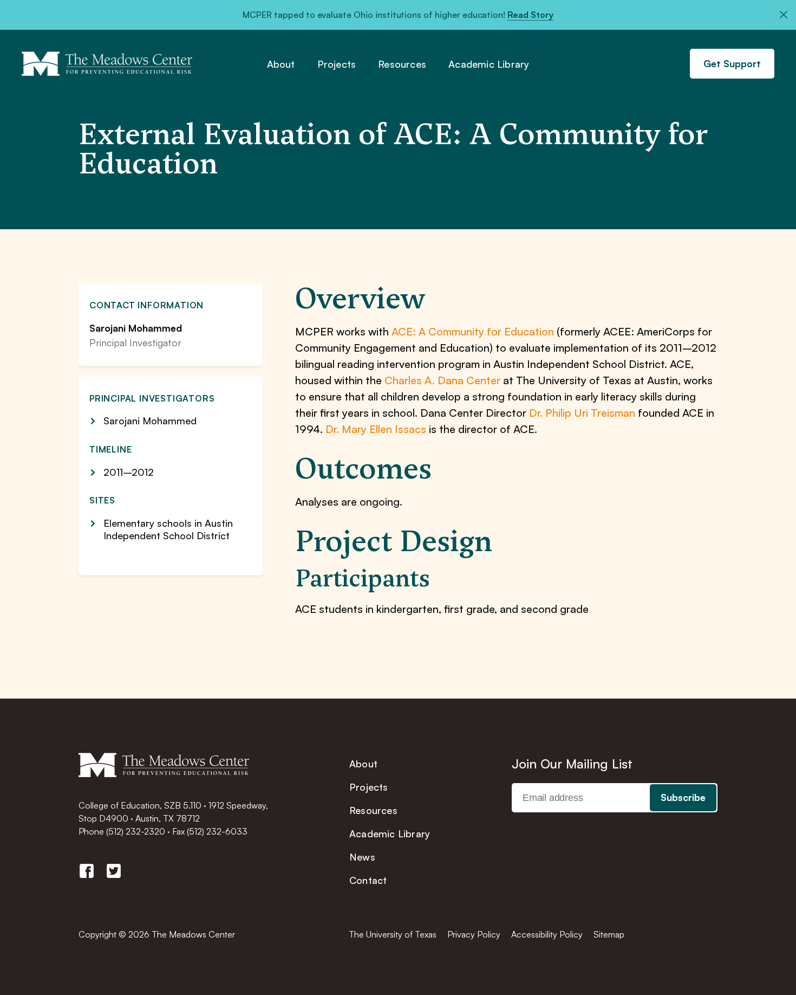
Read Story (530, 14)
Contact (368, 880)
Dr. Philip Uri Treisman (582, 412)
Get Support (732, 63)
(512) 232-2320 (135, 831)
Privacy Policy (473, 934)
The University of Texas (392, 934)
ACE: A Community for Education (473, 331)
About (281, 64)
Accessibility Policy (547, 934)
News (362, 857)
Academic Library (488, 64)
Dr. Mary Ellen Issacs (375, 429)
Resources (402, 64)
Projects (336, 64)
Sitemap (608, 934)
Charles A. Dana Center (442, 380)
